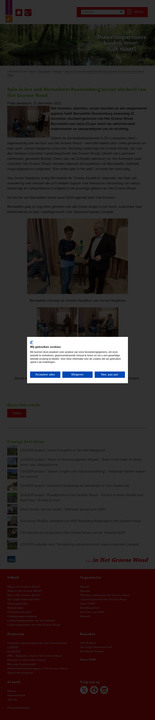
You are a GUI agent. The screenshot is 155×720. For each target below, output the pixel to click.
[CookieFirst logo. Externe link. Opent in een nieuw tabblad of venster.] (31, 342)
